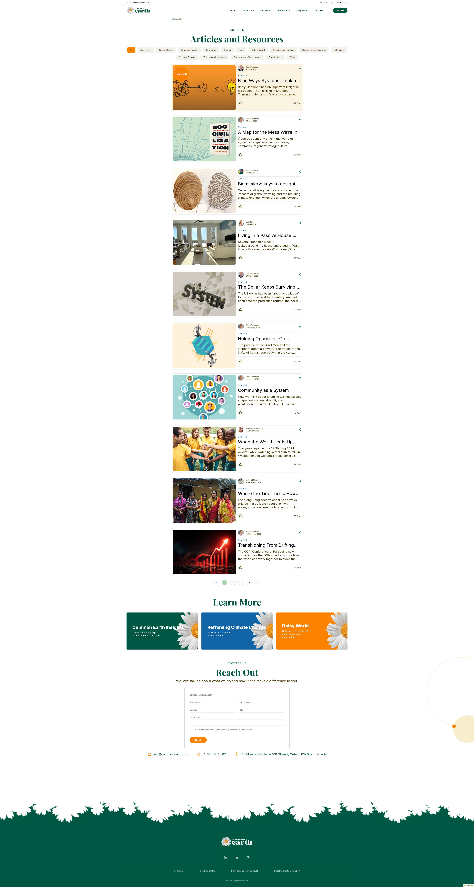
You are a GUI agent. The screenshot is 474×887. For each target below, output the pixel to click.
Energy (227, 50)
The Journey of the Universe (247, 57)
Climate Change (165, 50)
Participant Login (326, 2)
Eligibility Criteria (207, 871)
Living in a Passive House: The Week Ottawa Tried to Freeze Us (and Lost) (265, 235)
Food (241, 50)
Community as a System (263, 390)
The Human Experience (214, 57)
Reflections (339, 50)
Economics (211, 50)
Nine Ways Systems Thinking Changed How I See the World (269, 80)
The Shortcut (275, 57)
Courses (264, 10)
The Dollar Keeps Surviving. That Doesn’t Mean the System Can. (267, 287)
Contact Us (179, 871)
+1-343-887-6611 (214, 754)
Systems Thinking (187, 57)
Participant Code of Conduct (244, 871)
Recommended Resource (314, 50)
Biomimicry (145, 50)
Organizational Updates (283, 50)
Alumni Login (342, 2)
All (131, 50)
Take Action (282, 10)
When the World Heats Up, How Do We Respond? (266, 442)
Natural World (258, 50)
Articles (319, 10)
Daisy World (301, 10)
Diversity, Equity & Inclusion (287, 871)
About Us (247, 10)
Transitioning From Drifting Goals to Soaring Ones (266, 545)
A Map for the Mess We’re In (267, 132)
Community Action (189, 50)
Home (232, 10)
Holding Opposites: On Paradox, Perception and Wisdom (264, 338)
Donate (340, 10)
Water (292, 57)
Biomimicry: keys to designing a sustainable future (269, 183)
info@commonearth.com (170, 754)
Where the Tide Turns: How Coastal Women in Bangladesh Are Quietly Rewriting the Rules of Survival (267, 493)
